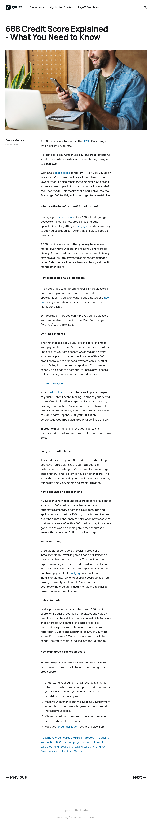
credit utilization (57, 392)
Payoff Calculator (88, 7)
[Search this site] (145, 7)
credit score (62, 172)
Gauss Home (37, 7)
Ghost (92, 817)
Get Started (82, 810)
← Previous (16, 777)
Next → (140, 777)
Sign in (67, 810)
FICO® (87, 141)
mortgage (81, 226)
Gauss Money (14, 140)
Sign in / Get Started (61, 7)
